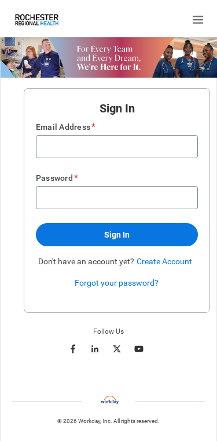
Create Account (164, 261)
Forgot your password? (117, 282)
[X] (117, 349)
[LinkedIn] (95, 349)
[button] (117, 234)
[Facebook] (73, 349)
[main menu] (198, 19)
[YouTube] (139, 349)
